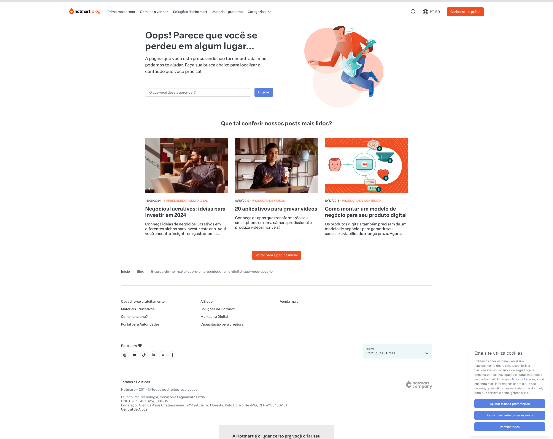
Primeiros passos (121, 12)
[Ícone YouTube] (134, 355)
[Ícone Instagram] (125, 355)
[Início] (84, 10)
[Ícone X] (163, 355)
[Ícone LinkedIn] (153, 355)
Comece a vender (154, 12)
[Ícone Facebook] (172, 355)
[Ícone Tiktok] (144, 355)
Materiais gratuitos (227, 12)
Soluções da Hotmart (190, 12)
